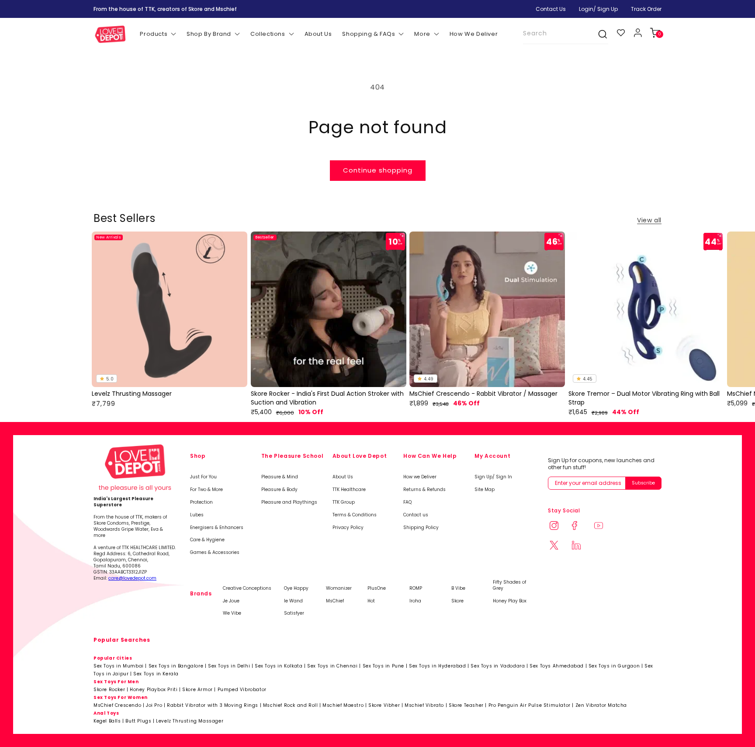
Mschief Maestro (343, 705)
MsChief (335, 601)
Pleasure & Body (279, 490)
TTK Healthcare (349, 490)
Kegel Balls (107, 721)
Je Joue (231, 601)
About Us (342, 477)
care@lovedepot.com (132, 578)
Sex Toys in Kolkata (278, 666)
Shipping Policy (421, 528)
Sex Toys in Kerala (156, 674)
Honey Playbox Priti (153, 689)
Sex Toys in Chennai (332, 666)
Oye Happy (296, 588)
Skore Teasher (466, 705)
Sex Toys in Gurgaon (614, 666)
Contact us (415, 515)
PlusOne (376, 588)
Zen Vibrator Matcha (601, 705)
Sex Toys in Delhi (229, 666)
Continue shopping (377, 170)
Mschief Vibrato (424, 705)
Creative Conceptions (247, 588)
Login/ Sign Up (598, 9)
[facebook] (581, 526)
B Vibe (458, 588)
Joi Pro (154, 705)
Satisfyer (294, 613)
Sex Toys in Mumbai (119, 666)
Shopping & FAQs (368, 34)
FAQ (407, 502)
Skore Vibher (384, 705)
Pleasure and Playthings (289, 502)
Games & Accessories (214, 553)
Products (153, 34)
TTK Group (343, 502)
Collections (267, 34)
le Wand (293, 601)
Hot (371, 601)
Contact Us (551, 9)
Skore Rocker (109, 689)
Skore (457, 601)
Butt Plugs (138, 721)
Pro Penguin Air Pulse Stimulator (529, 705)
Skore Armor (197, 689)
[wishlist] (621, 33)
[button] (654, 33)
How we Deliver (419, 477)
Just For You (203, 477)
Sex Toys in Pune (384, 666)
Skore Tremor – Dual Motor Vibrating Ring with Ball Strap (644, 398)
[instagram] (559, 526)
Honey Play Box (509, 601)
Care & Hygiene (207, 540)
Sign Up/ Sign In (493, 477)
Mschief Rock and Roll (290, 705)
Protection (201, 502)
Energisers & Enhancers (216, 528)
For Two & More (206, 490)
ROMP (415, 588)
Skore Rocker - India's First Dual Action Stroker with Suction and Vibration (327, 398)
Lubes (197, 515)
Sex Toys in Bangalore (176, 666)
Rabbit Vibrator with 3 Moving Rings (212, 705)
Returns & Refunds (424, 490)
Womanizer (339, 588)
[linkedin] (581, 546)
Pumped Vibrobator (242, 689)
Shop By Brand (209, 34)
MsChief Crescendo (117, 705)
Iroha (415, 601)
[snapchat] (559, 546)
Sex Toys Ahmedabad (557, 666)
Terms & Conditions (354, 515)
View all (649, 220)
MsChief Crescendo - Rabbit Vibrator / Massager (483, 394)
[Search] (598, 34)
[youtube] (603, 526)
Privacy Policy (348, 528)
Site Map (484, 490)
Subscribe (643, 483)
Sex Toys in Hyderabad (437, 666)
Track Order (646, 9)
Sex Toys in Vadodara (498, 666)
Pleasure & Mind (279, 477)
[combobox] (565, 34)
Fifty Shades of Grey (509, 585)
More (422, 34)
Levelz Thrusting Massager (132, 394)
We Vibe (232, 613)
